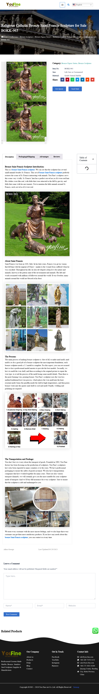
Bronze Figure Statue (43, 37)
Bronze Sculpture (26, 37)
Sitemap (76, 687)
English (79, 5)
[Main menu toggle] (62, 4)
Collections (14, 37)
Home (5, 37)
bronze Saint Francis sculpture (23, 170)
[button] (68, 4)
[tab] (9, 156)
